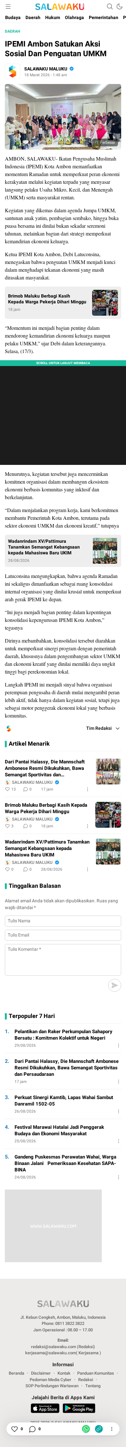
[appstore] (45, 1409)
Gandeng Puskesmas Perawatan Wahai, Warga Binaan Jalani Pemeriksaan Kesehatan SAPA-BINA (65, 1163)
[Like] (14, 1429)
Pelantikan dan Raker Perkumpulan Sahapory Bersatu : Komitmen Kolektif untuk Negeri (63, 1034)
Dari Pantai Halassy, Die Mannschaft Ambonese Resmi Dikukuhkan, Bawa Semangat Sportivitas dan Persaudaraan (45, 768)
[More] (87, 789)
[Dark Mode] (119, 6)
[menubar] (8, 6)
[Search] (110, 6)
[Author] (12, 71)
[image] (108, 771)
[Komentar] (32, 1429)
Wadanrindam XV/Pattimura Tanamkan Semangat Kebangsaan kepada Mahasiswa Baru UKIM (44, 547)
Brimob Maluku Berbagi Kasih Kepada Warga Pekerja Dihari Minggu (47, 299)
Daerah (12, 31)
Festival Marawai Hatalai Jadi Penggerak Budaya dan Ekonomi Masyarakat (59, 1130)
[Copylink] (99, 1429)
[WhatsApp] (86, 1429)
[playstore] (79, 1409)
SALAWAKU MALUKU (45, 69)
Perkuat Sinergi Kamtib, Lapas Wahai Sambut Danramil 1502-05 (64, 1100)
